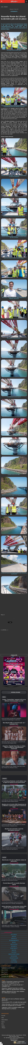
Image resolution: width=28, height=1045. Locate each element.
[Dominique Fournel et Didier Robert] (14, 32)
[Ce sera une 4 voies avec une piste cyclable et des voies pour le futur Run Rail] (14, 555)
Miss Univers (4, 970)
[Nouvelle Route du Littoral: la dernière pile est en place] (14, 138)
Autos (14, 952)
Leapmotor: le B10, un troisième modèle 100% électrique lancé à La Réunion (13, 1008)
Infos (14, 936)
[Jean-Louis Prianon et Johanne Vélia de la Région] (14, 240)
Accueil (14, 934)
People (14, 938)
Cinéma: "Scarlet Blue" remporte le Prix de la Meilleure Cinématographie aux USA (14, 700)
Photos (3, 1027)
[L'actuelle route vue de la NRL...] (14, 457)
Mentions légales (14, 1040)
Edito (14, 950)
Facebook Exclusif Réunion (8, 968)
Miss (14, 942)
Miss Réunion (4, 974)
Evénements (14, 940)
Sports (14, 946)
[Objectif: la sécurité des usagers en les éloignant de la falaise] (14, 477)
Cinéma (14, 960)
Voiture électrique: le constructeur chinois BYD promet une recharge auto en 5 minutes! (14, 907)
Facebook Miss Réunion (7, 976)
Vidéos (3, 1026)
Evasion (14, 956)
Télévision (14, 958)
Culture (14, 962)
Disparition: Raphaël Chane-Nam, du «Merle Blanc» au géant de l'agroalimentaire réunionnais (14, 747)
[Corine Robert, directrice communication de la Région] (14, 198)
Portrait (14, 948)
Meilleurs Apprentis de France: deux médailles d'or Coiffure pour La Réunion (13, 992)
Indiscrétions (14, 954)
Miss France (4, 972)
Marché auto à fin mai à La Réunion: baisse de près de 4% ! (14, 860)
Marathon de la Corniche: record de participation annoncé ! (14, 829)
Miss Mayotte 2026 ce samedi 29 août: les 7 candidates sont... (14, 723)
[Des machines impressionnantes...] (14, 320)
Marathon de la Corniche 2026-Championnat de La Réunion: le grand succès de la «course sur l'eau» (14, 806)
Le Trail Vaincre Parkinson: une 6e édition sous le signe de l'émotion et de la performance (14, 781)
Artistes (14, 944)
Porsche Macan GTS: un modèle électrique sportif (14, 884)
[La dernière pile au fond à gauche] (14, 379)
